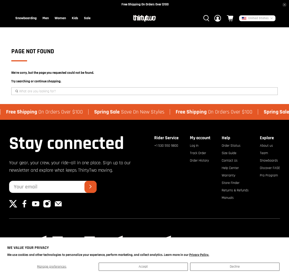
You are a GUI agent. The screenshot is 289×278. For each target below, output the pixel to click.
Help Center (230, 168)
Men (45, 18)
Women (60, 18)
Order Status (231, 145)
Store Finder (231, 183)
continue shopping (47, 81)
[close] (284, 4)
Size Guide (229, 153)
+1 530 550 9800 (166, 145)
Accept (143, 266)
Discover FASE (270, 168)
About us (266, 145)
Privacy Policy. (199, 255)
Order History (199, 160)
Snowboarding (26, 18)
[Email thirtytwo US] (58, 207)
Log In (194, 145)
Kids (75, 18)
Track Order (198, 153)
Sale (87, 18)
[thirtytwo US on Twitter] (13, 207)
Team (264, 153)
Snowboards (269, 160)
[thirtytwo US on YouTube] (36, 207)
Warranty (228, 175)
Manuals (228, 197)
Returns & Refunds (235, 190)
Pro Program (269, 175)
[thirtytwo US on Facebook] (24, 207)
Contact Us (230, 160)
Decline (235, 266)
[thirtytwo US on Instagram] (47, 207)
